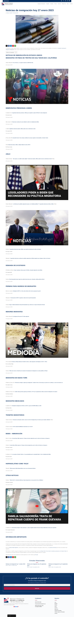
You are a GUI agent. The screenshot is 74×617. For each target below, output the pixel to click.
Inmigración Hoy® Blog (58, 610)
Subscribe (37, 588)
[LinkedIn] (67, 1)
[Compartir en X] (6, 46)
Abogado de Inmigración (41, 3)
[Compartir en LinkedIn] (11, 46)
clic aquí (36, 554)
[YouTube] (61, 1)
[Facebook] (63, 1)
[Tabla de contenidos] (15, 52)
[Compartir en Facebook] (9, 46)
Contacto (71, 3)
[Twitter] (65, 1)
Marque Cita (64, 3)
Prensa (55, 3)
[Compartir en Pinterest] (13, 46)
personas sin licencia (53, 547)
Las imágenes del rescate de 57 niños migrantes (21, 316)
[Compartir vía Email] (15, 46)
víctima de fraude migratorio (13, 547)
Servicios (59, 3)
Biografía (47, 3)
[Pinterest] (69, 1)
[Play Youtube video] (37, 86)
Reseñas (51, 3)
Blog (67, 3)
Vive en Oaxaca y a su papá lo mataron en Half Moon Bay (23, 62)
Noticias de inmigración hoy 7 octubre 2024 (15, 564)
